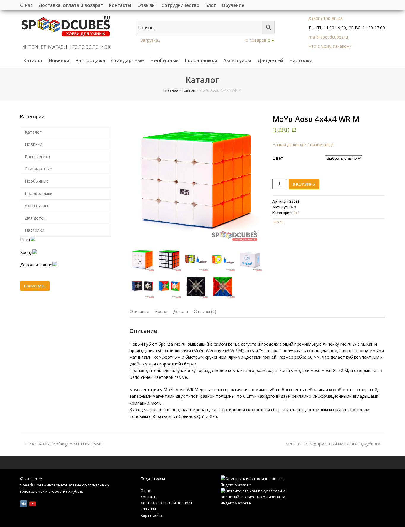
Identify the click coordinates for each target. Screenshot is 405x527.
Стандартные (38, 169)
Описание (139, 311)
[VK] (23, 503)
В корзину (304, 184)
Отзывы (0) (205, 311)
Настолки (34, 230)
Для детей (35, 218)
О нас (146, 490)
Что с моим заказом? (330, 46)
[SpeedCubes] (66, 32)
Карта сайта (152, 515)
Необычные (37, 181)
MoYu (278, 222)
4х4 (296, 212)
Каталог (33, 132)
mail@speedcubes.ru (328, 37)
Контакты (150, 496)
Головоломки (38, 193)
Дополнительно (36, 265)
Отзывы (148, 509)
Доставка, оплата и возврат (166, 502)
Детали (180, 311)
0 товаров (260, 40)
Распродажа (37, 156)
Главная (170, 90)
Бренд (161, 311)
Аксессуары (36, 205)
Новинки (33, 144)
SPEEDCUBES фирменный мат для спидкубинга (333, 444)
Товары (189, 90)
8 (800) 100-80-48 (326, 18)
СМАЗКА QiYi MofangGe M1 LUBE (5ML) (64, 444)
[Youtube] (32, 503)
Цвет (277, 158)
